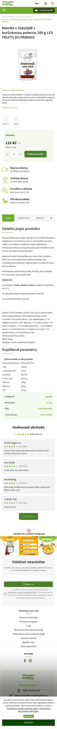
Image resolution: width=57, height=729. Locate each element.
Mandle (48, 396)
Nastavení (28, 716)
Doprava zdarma (28, 638)
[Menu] (4, 10)
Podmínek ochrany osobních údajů (22, 592)
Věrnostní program (28, 621)
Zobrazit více (28, 516)
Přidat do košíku (35, 154)
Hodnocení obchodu (28, 427)
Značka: (13, 90)
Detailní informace (9, 107)
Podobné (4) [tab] (23, 217)
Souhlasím (28, 722)
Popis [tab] (8, 217)
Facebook (24, 660)
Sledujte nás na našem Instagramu (29, 534)
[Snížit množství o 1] (7, 154)
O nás (28, 625)
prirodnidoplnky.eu (30, 660)
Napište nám (28, 642)
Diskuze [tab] (40, 217)
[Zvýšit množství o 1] (20, 154)
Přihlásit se (28, 584)
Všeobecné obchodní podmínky (28, 629)
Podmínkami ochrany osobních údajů (22, 708)
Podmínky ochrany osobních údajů (29, 634)
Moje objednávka (28, 646)
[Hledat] (52, 3)
